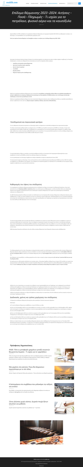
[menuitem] (28, 3)
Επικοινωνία (41, 465)
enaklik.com (47, 459)
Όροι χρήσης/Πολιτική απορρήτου (41, 463)
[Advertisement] (41, 49)
